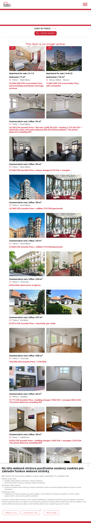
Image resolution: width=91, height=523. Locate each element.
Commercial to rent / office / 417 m (26, 317)
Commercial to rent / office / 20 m (25, 434)
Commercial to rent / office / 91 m (25, 121)
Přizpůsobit (51, 513)
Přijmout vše (11, 513)
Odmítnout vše (30, 513)
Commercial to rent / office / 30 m (25, 241)
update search (48, 33)
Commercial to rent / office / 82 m (25, 394)
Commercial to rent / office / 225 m (26, 279)
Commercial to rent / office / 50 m (25, 202)
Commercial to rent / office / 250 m (26, 355)
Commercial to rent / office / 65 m (25, 164)
